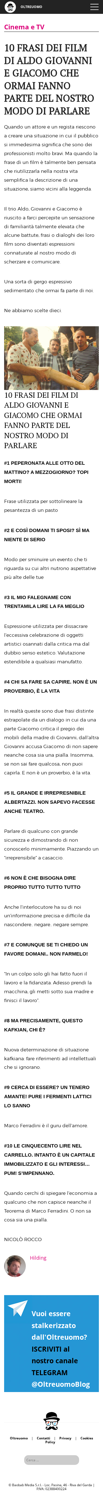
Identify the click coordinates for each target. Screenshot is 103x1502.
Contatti (43, 1438)
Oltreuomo (19, 1438)
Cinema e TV (24, 26)
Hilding (38, 1257)
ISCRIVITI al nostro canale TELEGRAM (55, 1360)
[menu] (94, 7)
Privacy (65, 1438)
